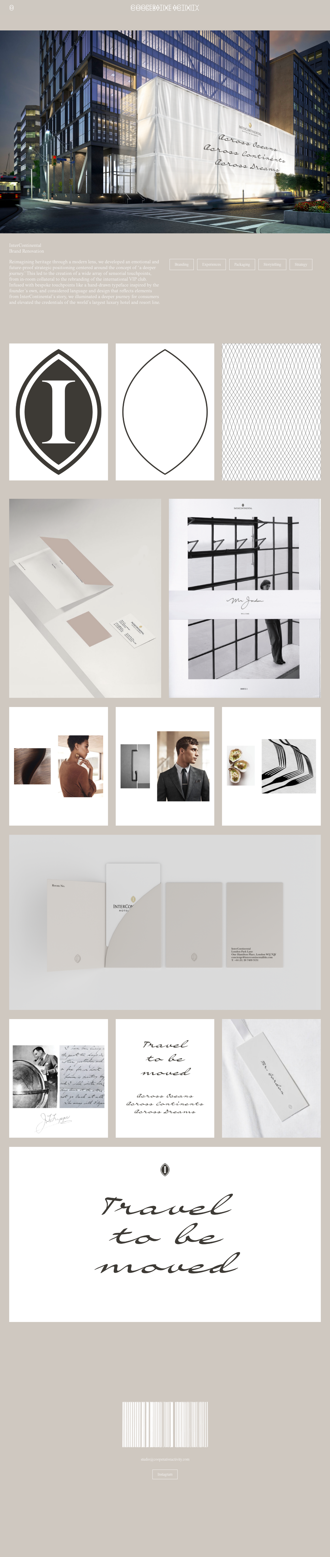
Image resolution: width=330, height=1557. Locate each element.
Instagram (165, 1474)
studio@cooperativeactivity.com (165, 1459)
